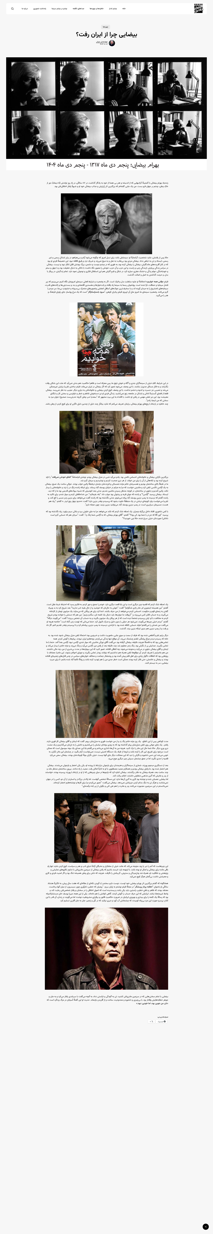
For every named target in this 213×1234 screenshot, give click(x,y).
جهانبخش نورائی (102, 42)
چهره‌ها (105, 27)
